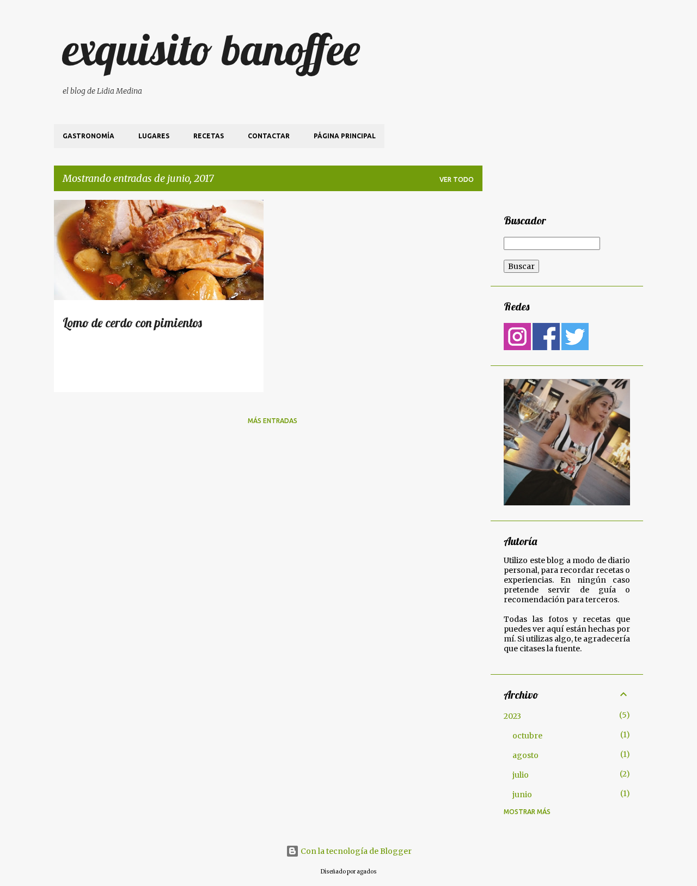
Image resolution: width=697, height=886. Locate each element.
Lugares (153, 135)
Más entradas (272, 420)
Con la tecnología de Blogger (355, 851)
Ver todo (456, 179)
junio (522, 794)
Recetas (208, 135)
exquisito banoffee (211, 49)
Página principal (345, 135)
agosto (525, 755)
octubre (527, 736)
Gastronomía (88, 135)
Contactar (269, 135)
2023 (512, 716)
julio (520, 775)
